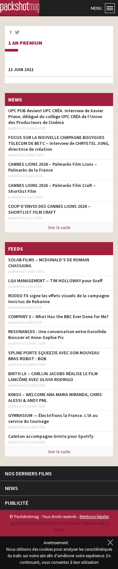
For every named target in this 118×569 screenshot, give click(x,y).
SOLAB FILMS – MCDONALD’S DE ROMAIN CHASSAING (48, 263)
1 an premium (25, 43)
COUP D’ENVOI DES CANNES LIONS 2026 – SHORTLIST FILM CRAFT (49, 209)
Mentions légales (94, 516)
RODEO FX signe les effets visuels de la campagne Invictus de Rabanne (58, 298)
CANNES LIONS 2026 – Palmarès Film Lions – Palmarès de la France (52, 167)
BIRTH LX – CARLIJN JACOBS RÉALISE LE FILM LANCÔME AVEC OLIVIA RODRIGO (53, 376)
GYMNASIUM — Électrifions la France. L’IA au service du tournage (53, 418)
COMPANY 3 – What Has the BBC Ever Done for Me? (58, 316)
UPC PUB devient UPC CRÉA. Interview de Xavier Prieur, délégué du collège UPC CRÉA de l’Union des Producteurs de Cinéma (55, 116)
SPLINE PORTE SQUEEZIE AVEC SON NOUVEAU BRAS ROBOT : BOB (53, 355)
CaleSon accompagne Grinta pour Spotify (50, 436)
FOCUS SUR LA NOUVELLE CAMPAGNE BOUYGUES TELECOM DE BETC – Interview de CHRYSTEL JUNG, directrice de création (58, 143)
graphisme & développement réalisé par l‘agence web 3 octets (59, 526)
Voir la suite (59, 227)
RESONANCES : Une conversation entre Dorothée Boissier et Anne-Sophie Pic (57, 334)
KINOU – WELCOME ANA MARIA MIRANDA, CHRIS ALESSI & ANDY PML (55, 397)
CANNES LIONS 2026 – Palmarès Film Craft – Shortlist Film (52, 188)
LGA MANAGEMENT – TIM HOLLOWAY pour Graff (55, 281)
